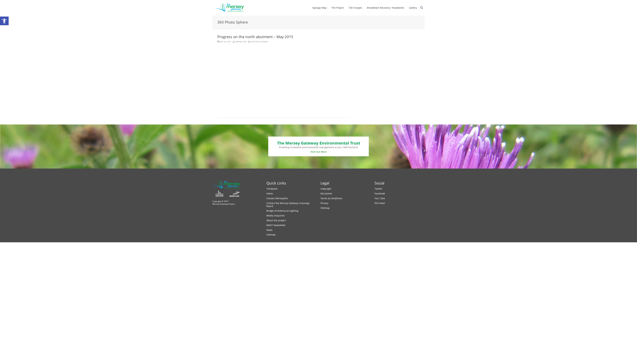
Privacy (324, 203)
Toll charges (355, 7)
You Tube (380, 198)
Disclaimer (326, 193)
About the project (276, 220)
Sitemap (271, 234)
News (269, 230)
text (421, 7)
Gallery (413, 7)
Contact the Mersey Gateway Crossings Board (288, 205)
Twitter (378, 188)
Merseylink (241, 42)
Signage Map (319, 7)
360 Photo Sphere (259, 42)
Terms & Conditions (331, 198)
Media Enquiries (275, 215)
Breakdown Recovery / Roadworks (385, 7)
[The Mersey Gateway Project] (230, 8)
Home (269, 193)
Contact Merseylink (277, 198)
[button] (4, 21)
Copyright (325, 188)
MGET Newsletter (276, 225)
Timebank (271, 188)
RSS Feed (380, 203)
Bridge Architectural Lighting (282, 210)
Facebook (380, 193)
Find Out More (319, 151)
